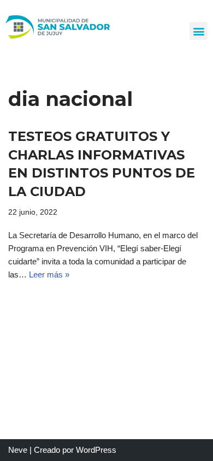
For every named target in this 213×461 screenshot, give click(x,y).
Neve (17, 449)
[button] (199, 31)
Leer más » (49, 274)
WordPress (96, 449)
